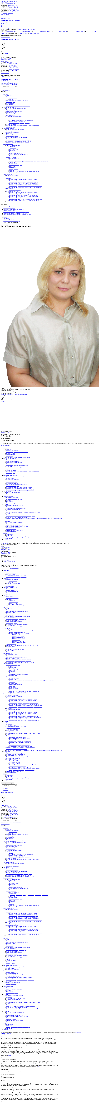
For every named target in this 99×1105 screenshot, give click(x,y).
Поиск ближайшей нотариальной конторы (16, 657)
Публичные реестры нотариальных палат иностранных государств (22, 645)
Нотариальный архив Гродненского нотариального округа (23, 703)
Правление (9, 724)
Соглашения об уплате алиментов (17, 692)
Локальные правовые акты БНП (14, 627)
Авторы (11, 582)
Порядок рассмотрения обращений (15, 649)
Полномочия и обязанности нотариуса (15, 754)
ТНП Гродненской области (19, 638)
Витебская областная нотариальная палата (19, 739)
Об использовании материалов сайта (15, 606)
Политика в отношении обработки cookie (16, 749)
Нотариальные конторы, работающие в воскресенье (19, 659)
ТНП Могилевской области (19, 642)
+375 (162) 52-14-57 (13, 6)
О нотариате (6, 751)
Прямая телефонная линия (12, 651)
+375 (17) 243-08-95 (10, 3)
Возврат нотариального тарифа (17, 632)
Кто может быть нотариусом (13, 758)
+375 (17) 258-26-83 (5, 553)
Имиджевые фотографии (15, 604)
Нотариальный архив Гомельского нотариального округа (23, 701)
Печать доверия (10, 586)
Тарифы (8, 628)
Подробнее (78, 1032)
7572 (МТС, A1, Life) (22, 29)
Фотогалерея (9, 775)
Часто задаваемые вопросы (13, 665)
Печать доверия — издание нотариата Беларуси (18, 777)
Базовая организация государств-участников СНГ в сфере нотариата (23, 733)
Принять (3, 1033)
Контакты (8, 697)
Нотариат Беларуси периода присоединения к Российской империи (26, 764)
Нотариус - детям (10, 646)
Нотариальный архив (8, 693)
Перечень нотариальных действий (14, 755)
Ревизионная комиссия (12, 730)
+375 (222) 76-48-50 (14, 11)
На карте (3, 401)
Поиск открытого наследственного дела (16, 619)
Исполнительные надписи (15, 672)
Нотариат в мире (10, 613)
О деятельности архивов (12, 695)
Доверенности (12, 667)
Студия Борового (14, 568)
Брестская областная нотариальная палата (19, 738)
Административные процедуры (14, 696)
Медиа (5, 774)
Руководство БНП (13, 602)
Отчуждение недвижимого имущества (18, 674)
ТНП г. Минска (16, 640)
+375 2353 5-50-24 (5, 433)
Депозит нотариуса (11, 644)
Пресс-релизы (9, 596)
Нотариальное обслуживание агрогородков (17, 624)
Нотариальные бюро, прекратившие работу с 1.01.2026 (20, 662)
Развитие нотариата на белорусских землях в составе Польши (24, 768)
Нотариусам (6, 578)
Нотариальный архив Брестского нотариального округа (23, 699)
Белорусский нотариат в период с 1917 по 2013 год (22, 770)
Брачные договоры (14, 678)
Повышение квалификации (13, 583)
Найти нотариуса (10, 574)
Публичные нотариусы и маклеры (17, 766)
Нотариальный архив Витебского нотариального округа (23, 700)
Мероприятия (9, 615)
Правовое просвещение (12, 573)
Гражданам (6, 570)
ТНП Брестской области (18, 634)
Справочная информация (9, 617)
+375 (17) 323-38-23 (5, 552)
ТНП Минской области (18, 641)
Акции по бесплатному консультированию (17, 571)
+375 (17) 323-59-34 (8, 13)
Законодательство (10, 625)
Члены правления (13, 725)
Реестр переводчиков (11, 623)
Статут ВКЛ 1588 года (14, 763)
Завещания (12, 682)
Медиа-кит (9, 779)
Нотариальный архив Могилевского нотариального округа (24, 704)
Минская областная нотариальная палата (19, 745)
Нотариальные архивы (12, 711)
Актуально (9, 608)
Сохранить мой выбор (6, 1103)
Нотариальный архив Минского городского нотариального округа (25, 707)
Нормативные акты (11, 588)
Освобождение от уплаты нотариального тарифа (21, 630)
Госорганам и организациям (10, 587)
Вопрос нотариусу (8, 663)
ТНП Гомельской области (18, 637)
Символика (12, 600)
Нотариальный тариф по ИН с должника (19, 633)
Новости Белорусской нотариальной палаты (17, 611)
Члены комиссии (13, 729)
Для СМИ (5, 595)
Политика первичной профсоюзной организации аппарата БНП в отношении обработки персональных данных (34, 750)
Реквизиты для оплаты (15, 709)
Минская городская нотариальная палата (19, 743)
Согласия (11, 690)
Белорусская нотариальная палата (14, 592)
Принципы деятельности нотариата (15, 753)
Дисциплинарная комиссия (13, 728)
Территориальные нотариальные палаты (11, 88)
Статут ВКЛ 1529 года (14, 760)
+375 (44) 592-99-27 (32, 29)
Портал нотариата (5, 90)
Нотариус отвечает (11, 676)
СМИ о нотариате (10, 612)
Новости (5, 607)
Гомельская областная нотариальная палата (20, 741)
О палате (5, 721)
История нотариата (11, 759)
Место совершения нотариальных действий (17, 756)
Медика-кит (9, 599)
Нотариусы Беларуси (11, 590)
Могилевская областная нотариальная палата (20, 746)
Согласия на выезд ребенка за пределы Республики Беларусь (24, 691)
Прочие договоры (13, 688)
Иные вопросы (13, 675)
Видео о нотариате (14, 603)
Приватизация (12, 671)
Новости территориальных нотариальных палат (18, 616)
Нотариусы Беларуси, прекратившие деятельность (18, 661)
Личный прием (10, 650)
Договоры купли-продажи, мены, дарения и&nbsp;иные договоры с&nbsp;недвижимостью (31, 680)
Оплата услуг (9, 708)
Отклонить (8, 1033)
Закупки (8, 594)
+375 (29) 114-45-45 (5, 18)
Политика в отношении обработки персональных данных (20, 747)
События (8, 585)
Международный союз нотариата (14, 771)
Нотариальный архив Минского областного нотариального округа (25, 705)
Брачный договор (13, 669)
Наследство (12, 670)
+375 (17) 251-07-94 (12, 5)
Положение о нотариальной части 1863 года (20, 767)
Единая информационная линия (14, 621)
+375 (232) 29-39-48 (13, 9)
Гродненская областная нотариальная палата (20, 742)
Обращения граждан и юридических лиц (16, 577)
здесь (9, 1055)
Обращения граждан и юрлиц (10, 648)
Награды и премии (11, 772)
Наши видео (9, 776)
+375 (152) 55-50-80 (14, 10)
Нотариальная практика (12, 579)
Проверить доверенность (12, 620)
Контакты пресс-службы (12, 598)
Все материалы (13, 581)
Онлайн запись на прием (12, 658)
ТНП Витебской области (18, 636)
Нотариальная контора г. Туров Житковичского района (14, 394)
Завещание (12, 666)
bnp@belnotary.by (5, 543)
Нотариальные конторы (12, 591)
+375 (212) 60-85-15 (13, 7)
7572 (2, 546)
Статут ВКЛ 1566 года (14, 762)
